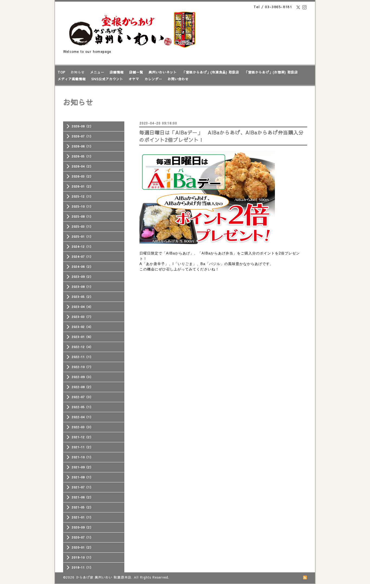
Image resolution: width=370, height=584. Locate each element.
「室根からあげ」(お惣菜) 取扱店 (271, 72)
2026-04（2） (82, 166)
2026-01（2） (82, 186)
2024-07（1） (82, 256)
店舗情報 (117, 72)
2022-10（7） (82, 367)
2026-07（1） (82, 136)
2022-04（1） (82, 417)
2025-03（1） (82, 226)
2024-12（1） (82, 246)
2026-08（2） (82, 126)
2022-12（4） (82, 347)
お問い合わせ (178, 79)
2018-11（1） (82, 567)
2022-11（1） (82, 357)
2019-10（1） (82, 557)
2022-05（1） (82, 407)
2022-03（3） (82, 427)
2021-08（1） (82, 477)
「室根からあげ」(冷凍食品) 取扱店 (210, 72)
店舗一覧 (136, 72)
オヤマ (134, 79)
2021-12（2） (82, 437)
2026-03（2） (82, 176)
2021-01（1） (82, 517)
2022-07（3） (82, 397)
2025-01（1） (82, 236)
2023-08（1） (82, 287)
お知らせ (78, 72)
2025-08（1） (82, 216)
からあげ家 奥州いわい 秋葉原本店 (103, 577)
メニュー (97, 72)
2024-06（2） (82, 266)
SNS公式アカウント (107, 79)
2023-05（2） (82, 297)
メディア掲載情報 (72, 79)
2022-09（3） (82, 377)
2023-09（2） (82, 277)
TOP (61, 72)
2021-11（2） (82, 447)
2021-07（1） (82, 487)
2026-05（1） (82, 156)
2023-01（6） (82, 337)
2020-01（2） (82, 547)
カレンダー (153, 79)
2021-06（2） (82, 497)
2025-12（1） (82, 196)
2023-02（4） (82, 327)
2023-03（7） (82, 317)
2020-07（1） (82, 537)
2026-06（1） (82, 146)
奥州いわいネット (163, 72)
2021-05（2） (82, 507)
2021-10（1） (82, 457)
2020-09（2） (82, 527)
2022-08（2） (82, 387)
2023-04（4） (82, 307)
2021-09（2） (82, 467)
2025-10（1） (82, 206)
